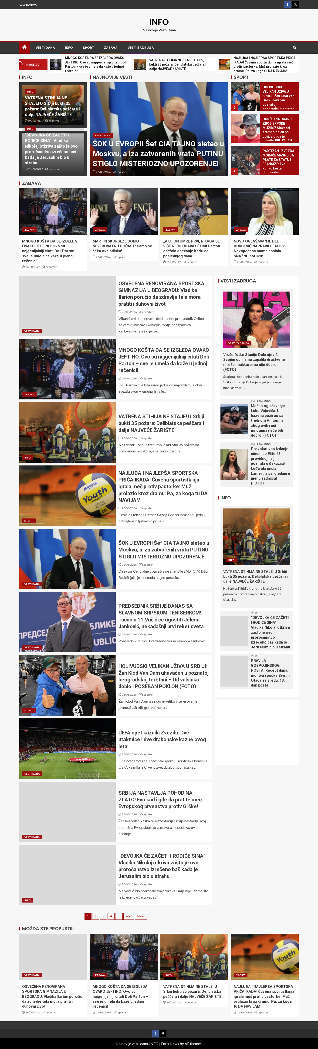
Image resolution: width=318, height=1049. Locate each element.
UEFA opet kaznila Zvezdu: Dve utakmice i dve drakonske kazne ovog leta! (162, 739)
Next (141, 916)
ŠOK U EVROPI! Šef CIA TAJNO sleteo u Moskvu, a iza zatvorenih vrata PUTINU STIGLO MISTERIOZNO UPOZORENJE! (158, 153)
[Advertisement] (259, 735)
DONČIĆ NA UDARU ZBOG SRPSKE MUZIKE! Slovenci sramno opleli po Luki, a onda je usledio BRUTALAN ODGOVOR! (277, 132)
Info (69, 47)
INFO (159, 22)
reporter (54, 121)
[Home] (24, 47)
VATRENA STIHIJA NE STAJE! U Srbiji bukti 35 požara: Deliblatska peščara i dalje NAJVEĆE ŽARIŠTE (161, 423)
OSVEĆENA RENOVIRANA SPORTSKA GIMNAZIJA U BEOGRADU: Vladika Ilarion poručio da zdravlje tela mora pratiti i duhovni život (52, 996)
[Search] (295, 47)
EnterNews (170, 1043)
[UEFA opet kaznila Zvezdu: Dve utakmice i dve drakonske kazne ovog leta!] (67, 748)
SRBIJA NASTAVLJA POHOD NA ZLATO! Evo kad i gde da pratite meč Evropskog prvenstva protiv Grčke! (160, 800)
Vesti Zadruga (141, 47)
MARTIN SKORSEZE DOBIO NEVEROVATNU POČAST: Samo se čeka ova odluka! (122, 246)
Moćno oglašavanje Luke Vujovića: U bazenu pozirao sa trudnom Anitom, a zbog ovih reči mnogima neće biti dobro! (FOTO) (268, 421)
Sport (88, 47)
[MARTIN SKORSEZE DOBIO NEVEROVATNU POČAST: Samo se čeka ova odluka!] (124, 211)
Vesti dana (45, 47)
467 (129, 916)
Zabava (111, 47)
